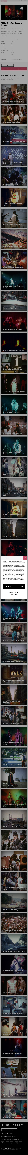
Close (21, 557)
